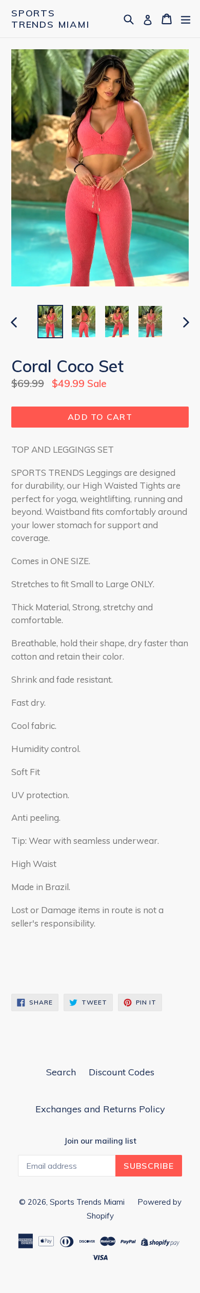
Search (61, 1072)
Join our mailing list (100, 1141)
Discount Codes (121, 1072)
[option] (50, 321)
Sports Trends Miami (50, 19)
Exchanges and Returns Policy (100, 1109)
